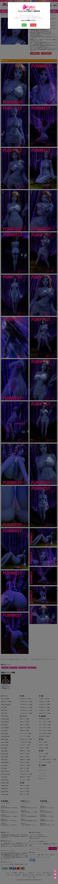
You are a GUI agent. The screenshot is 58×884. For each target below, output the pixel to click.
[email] (55, 874)
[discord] (55, 877)
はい (24, 25)
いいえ (33, 25)
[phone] (55, 871)
